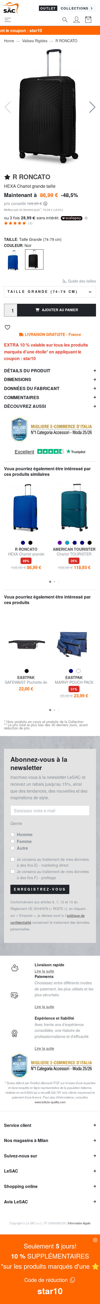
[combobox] (50, 291)
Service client (17, 1125)
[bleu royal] (13, 259)
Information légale (79, 1223)
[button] (92, 107)
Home (9, 40)
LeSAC (11, 1171)
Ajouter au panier (60, 309)
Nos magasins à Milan (26, 1140)
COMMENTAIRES (21, 397)
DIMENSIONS (17, 379)
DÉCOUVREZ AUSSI (25, 406)
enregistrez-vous (40, 889)
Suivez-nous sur (20, 1156)
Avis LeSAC (16, 1202)
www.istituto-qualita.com (50, 1102)
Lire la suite (44, 971)
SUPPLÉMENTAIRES (50, 1255)
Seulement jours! (50, 1245)
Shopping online (21, 1186)
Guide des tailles (81, 281)
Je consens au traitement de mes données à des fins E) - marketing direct (53, 862)
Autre (22, 848)
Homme (25, 834)
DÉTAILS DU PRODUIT (27, 370)
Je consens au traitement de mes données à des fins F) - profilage (53, 874)
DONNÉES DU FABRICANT (31, 388)
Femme (24, 841)
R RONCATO (66, 40)
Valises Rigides (34, 40)
